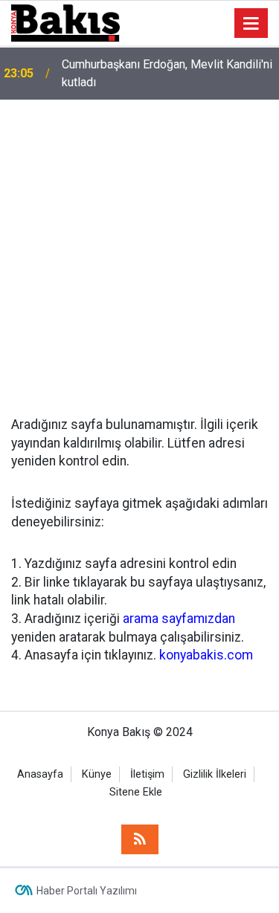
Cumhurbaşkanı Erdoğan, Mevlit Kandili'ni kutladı (167, 73)
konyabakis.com (206, 655)
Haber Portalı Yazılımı (86, 891)
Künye (97, 774)
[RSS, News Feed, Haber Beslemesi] (139, 839)
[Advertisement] (139, 246)
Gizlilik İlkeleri (214, 774)
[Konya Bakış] (65, 22)
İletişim (147, 774)
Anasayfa (40, 774)
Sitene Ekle (135, 792)
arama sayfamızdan (179, 618)
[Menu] (251, 24)
